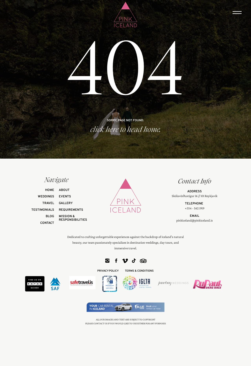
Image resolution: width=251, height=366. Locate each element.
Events (65, 197)
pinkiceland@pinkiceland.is (194, 220)
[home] (125, 15)
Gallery (66, 203)
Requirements (71, 210)
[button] (237, 13)
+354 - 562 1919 (194, 208)
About (64, 190)
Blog (50, 216)
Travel (48, 203)
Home (49, 190)
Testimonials (42, 210)
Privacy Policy (108, 270)
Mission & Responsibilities (73, 218)
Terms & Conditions (139, 270)
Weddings (46, 197)
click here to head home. (125, 130)
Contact (47, 223)
